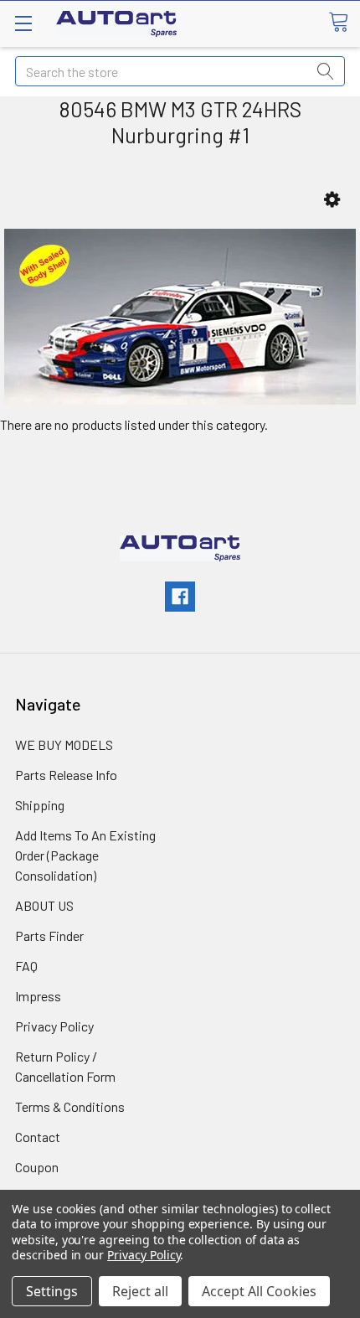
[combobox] (180, 71)
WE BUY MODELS (64, 744)
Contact (37, 1137)
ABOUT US (44, 905)
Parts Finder (49, 935)
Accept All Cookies (259, 1291)
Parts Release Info (66, 775)
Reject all (140, 1291)
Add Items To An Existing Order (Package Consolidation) (85, 855)
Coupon (37, 1167)
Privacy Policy (54, 1026)
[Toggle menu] (23, 23)
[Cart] (344, 22)
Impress (38, 996)
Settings (52, 1291)
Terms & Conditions (70, 1106)
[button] (332, 200)
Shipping (39, 805)
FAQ (26, 966)
